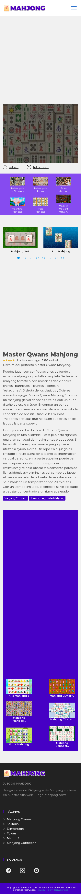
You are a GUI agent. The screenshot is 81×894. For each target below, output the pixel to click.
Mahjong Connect (15, 498)
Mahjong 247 (20, 251)
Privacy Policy (45, 889)
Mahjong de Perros (40, 190)
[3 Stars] (9, 360)
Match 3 (13, 838)
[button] (18, 258)
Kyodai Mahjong (40, 210)
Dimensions (15, 829)
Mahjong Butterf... (62, 695)
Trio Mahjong (61, 251)
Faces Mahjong (63, 190)
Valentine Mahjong (17, 210)
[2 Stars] (6, 360)
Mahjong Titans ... (62, 719)
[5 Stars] (13, 360)
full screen (41, 167)
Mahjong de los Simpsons (17, 190)
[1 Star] (4, 360)
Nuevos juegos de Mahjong (47, 498)
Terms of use (61, 889)
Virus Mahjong (19, 744)
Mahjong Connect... (62, 744)
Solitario (13, 824)
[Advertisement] (40, 61)
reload (13, 167)
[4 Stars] (11, 360)
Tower (11, 833)
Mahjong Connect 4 (22, 843)
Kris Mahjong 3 (19, 695)
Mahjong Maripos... (19, 719)
